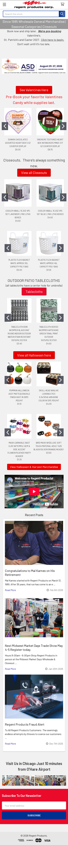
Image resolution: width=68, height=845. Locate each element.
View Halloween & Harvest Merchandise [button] (34, 467)
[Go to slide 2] (63, 126)
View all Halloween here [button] (34, 355)
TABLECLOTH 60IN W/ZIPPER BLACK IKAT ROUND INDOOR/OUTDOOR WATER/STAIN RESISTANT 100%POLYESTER (19, 334)
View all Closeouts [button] (34, 173)
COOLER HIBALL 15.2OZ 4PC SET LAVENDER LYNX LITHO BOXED (17, 214)
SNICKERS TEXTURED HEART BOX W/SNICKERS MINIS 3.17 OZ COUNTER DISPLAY (50, 142)
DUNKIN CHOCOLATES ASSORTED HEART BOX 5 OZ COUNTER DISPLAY (18, 142)
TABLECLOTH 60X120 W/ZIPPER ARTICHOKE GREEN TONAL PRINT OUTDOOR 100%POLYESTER (49, 334)
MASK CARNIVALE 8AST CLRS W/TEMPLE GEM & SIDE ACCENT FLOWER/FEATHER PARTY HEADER (19, 449)
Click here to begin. (52, 39)
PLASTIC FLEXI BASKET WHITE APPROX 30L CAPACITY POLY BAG (19, 263)
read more (10, 590)
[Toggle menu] (4, 4)
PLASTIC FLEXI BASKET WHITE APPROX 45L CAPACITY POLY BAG (48, 263)
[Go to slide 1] (5, 126)
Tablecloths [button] (34, 292)
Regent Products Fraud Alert (24, 724)
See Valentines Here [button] (34, 90)
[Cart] (63, 4)
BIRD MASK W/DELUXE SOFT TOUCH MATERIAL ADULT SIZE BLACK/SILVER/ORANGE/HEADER (49, 446)
